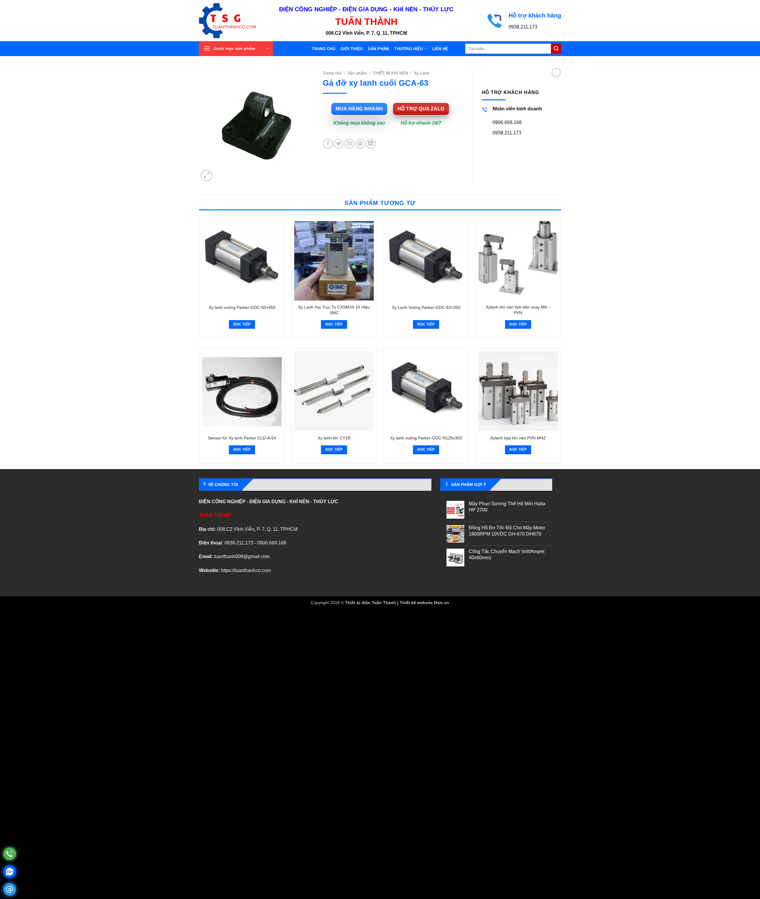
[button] (236, 48)
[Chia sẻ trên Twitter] (338, 144)
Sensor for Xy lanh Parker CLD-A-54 (242, 438)
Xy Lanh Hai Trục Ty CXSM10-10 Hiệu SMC (334, 310)
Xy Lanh (421, 73)
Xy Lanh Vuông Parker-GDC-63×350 (426, 307)
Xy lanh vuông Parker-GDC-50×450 (242, 307)
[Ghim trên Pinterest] (360, 144)
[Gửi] (556, 49)
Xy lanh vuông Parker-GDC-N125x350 (426, 438)
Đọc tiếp (242, 324)
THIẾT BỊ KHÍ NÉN (390, 73)
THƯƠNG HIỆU (408, 49)
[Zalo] (9, 871)
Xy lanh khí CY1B (334, 438)
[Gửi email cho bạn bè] (349, 144)
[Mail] (9, 889)
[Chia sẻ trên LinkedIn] (371, 144)
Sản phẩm (378, 49)
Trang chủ (323, 49)
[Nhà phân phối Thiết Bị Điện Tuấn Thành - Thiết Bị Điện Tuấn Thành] (234, 20)
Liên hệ (440, 49)
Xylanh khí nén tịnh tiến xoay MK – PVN (518, 310)
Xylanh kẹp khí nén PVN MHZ (518, 438)
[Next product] (556, 72)
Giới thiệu (352, 49)
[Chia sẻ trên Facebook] (328, 144)
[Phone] (9, 853)
